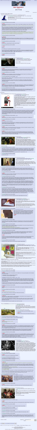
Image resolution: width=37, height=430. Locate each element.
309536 (14, 53)
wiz (3, 0)
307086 (14, 41)
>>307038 (3, 36)
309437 (14, 230)
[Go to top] (2, 419)
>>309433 (3, 126)
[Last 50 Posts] (26, 59)
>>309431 (16, 316)
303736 (20, 59)
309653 (14, 76)
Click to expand (14, 19)
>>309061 (16, 277)
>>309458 (3, 120)
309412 (14, 316)
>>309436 (3, 116)
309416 (18, 95)
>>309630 (3, 73)
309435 (14, 383)
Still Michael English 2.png (19, 157)
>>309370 (18, 312)
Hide (26, 11)
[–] (15, 58)
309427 (14, 360)
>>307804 (3, 272)
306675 (28, 245)
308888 (14, 407)
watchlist (29, 0)
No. (12, 22)
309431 (14, 319)
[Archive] (11, 13)
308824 (14, 208)
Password (27, 419)
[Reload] (9, 13)
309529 (14, 194)
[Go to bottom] (3, 13)
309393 (20, 341)
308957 (14, 410)
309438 (14, 323)
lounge (8, 0)
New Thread (18, 9)
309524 (14, 125)
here (7, 268)
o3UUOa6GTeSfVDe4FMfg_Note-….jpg (19, 198)
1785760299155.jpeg (6, 136)
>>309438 (16, 319)
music (14, 0)
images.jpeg (17, 136)
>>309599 (3, 68)
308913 (14, 219)
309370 (20, 305)
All (1, 423)
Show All (28, 11)
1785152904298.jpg (6, 303)
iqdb (20, 136)
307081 (14, 22)
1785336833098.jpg (6, 374)
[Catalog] (6, 13)
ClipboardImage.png (18, 209)
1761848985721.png (6, 157)
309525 (14, 147)
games (13, 0)
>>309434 (3, 384)
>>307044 (3, 42)
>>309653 (3, 84)
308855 (29, 388)
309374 (14, 413)
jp (9, 0)
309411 (14, 289)
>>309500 (32, 245)
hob (6, 0)
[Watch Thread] (30, 59)
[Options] (35, 0)
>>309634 (16, 67)
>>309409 (24, 305)
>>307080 (3, 23)
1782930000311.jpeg (6, 387)
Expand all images (35, 12)
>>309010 (3, 286)
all (16, 0)
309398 (14, 353)
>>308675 (15, 214)
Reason (25, 420)
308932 (14, 176)
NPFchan (16, 428)
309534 (14, 129)
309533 (14, 153)
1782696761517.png (6, 209)
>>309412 (3, 320)
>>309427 (24, 341)
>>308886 (3, 405)
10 (13, 423)
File (25, 419)
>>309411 (19, 277)
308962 (14, 187)
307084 (14, 35)
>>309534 (16, 115)
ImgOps (19, 136)
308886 (14, 399)
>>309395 (3, 354)
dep (5, 0)
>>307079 (3, 54)
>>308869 (3, 173)
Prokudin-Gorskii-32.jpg (19, 303)
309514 (14, 115)
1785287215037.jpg (6, 93)
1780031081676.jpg (6, 198)
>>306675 (3, 295)
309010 (14, 277)
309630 (14, 67)
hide (2, 209)
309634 (14, 72)
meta (11, 0)
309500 (14, 294)
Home (2, 0)
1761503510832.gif (6, 57)
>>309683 (16, 76)
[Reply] (22, 59)
